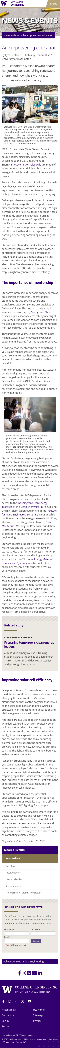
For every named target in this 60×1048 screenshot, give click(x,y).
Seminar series (13, 885)
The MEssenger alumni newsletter (23, 892)
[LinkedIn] (40, 974)
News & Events (14, 850)
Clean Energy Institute (33, 507)
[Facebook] (19, 974)
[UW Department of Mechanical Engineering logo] (17, 4)
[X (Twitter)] (29, 974)
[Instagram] (24, 974)
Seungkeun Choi (40, 312)
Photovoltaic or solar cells (26, 164)
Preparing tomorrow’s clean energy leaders (29, 644)
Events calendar (14, 879)
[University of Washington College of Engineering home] (30, 990)
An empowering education (38, 35)
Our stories (11, 865)
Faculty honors (13, 872)
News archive (11, 35)
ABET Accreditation (24, 1035)
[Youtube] (34, 974)
